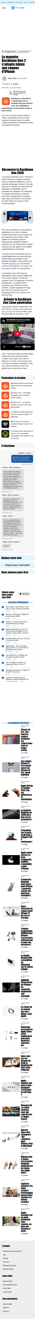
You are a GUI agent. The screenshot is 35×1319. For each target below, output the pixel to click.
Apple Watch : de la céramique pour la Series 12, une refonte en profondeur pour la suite (17, 648)
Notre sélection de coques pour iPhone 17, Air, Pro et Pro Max (27, 912)
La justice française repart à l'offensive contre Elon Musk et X (17, 678)
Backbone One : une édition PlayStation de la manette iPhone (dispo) (21, 395)
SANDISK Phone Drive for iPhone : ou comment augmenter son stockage (26, 988)
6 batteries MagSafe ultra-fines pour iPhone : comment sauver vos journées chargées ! (26, 887)
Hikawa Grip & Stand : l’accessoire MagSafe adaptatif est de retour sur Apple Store (27, 1165)
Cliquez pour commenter (17, 565)
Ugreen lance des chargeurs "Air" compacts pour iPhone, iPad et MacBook (27, 1138)
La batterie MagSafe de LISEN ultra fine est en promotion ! (26, 814)
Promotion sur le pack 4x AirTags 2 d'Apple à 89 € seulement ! (26, 836)
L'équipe (5, 1258)
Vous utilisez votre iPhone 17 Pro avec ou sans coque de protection (17, 608)
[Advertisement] (17, 29)
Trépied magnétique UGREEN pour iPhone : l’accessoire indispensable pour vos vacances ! (27, 937)
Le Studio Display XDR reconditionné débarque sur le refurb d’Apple (27, 962)
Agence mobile (7, 1304)
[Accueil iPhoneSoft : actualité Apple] (2, 51)
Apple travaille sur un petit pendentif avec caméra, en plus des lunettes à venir (27, 1222)
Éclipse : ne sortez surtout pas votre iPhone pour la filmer (16, 623)
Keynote (3, 2)
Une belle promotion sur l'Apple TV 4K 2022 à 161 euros (18, 671)
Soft (19, 8)
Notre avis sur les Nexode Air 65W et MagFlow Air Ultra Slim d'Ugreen (26, 1063)
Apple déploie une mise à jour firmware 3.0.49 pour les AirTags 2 (26, 1087)
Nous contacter (7, 1281)
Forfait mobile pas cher (10, 1284)
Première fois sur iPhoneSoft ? (12, 1251)
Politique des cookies (9, 1265)
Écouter (15, 84)
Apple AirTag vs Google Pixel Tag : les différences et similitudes (27, 792)
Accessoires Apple (10, 51)
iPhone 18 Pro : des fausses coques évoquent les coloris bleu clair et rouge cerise (26, 740)
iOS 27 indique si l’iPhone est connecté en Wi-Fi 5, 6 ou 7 (16, 663)
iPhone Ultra (10, 2)
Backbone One (14, 264)
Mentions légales (8, 1269)
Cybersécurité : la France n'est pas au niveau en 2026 (18, 639)
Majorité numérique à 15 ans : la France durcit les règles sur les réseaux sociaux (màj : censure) (17, 631)
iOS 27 (26, 2)
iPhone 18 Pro (19, 2)
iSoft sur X (6, 1311)
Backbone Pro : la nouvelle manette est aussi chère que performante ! (21, 404)
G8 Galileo (6, 268)
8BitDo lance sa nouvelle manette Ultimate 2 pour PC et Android (22, 424)
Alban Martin (12, 78)
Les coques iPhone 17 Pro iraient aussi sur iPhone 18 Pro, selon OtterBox (26, 768)
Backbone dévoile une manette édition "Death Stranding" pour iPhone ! (22, 385)
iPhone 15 (7, 88)
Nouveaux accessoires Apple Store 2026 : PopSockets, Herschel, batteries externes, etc (27, 1036)
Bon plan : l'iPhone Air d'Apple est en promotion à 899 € (17, 615)
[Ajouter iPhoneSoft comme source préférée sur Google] (17, 93)
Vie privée (6, 1262)
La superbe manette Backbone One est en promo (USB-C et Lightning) (22, 414)
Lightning (16, 88)
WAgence (6, 1307)
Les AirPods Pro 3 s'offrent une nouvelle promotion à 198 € (16, 656)
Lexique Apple (7, 1291)
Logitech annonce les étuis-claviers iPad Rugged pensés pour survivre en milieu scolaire (27, 1192)
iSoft (4, 1254)
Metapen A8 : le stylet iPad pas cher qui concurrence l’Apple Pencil (26, 1112)
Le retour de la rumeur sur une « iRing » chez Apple (26, 1011)
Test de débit (7, 1288)
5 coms (6, 84)
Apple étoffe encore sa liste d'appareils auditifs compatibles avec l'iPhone (26, 860)
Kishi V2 (27, 266)
